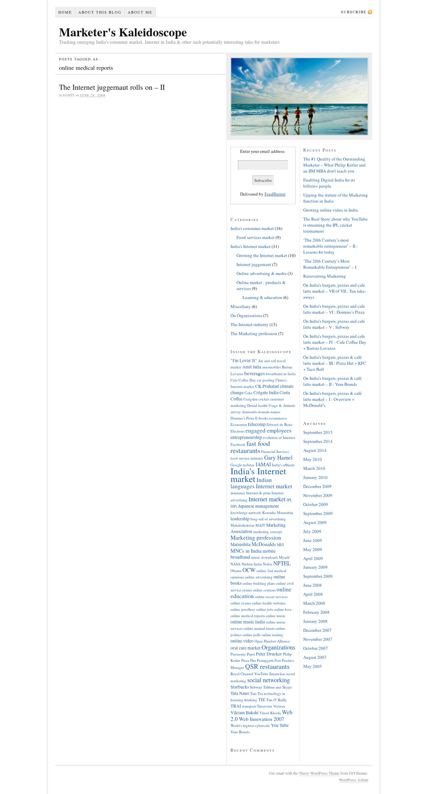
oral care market (246, 647)
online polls (252, 634)
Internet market (267, 499)
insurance (238, 492)
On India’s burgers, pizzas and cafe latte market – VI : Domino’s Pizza (334, 309)
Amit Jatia (251, 366)
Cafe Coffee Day (243, 379)
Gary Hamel (278, 457)
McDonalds (264, 544)
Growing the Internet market (262, 255)
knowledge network (246, 512)
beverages (254, 373)
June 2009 (312, 540)
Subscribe (354, 11)
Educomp (257, 424)
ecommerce (278, 418)
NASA (236, 563)
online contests (264, 589)
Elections (238, 431)
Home (65, 12)
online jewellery (243, 609)
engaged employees (269, 430)
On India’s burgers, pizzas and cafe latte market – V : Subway (334, 324)
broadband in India (281, 373)
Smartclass (277, 673)
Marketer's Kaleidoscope (123, 31)
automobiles (271, 366)
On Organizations (246, 315)
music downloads (264, 557)
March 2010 (314, 468)
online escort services (271, 596)
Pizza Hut (248, 660)
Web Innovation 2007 (261, 719)
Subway (256, 687)
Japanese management (258, 506)
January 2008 (315, 621)
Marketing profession (256, 537)
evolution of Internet (279, 437)
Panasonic (238, 653)
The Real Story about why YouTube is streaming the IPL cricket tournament (335, 225)
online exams (241, 602)
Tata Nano (240, 693)
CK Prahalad (267, 386)
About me (140, 12)
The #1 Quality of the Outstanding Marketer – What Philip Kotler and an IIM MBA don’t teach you (334, 165)
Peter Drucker (269, 653)
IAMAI (263, 464)
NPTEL (282, 563)
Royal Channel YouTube (249, 673)
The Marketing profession (254, 333)
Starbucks (240, 687)
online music (276, 615)
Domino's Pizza (242, 418)
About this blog (99, 12)
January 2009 (315, 567)
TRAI (236, 706)
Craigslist (251, 399)
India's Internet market (251, 246)
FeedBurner (275, 194)
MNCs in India (246, 550)
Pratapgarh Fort (269, 660)
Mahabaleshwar (243, 525)
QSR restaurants (267, 666)
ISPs (234, 506)
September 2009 (318, 513)
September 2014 (318, 441)
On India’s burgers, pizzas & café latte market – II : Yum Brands (332, 381)
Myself (284, 557)
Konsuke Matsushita (277, 512)
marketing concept (267, 531)
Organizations (278, 647)
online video (242, 640)
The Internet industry (250, 324)
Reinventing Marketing (324, 276)
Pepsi (251, 653)
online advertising (259, 576)
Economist (239, 424)
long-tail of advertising (268, 518)
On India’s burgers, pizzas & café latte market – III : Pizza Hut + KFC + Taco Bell (334, 363)
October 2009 (315, 504)
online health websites (269, 602)
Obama (236, 570)
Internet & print (258, 492)
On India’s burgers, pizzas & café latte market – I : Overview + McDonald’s (332, 399)
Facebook (238, 444)
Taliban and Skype (277, 687)
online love (283, 609)
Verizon (279, 706)
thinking (250, 699)
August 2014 (315, 450)
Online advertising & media (262, 273)
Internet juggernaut (254, 264)
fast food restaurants (250, 447)
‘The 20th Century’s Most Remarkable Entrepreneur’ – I (329, 264)
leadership (240, 518)
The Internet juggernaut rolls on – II (112, 87)
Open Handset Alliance (272, 640)
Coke (249, 392)
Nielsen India (252, 563)
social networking (268, 680)
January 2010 (315, 477)
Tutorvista (264, 706)
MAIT (260, 525)
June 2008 (312, 585)
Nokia (267, 563)
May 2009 (312, 549)
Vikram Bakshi (245, 712)
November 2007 (317, 639)
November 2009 (317, 495)
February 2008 (316, 612)
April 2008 (313, 594)
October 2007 (315, 648)
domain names (269, 411)
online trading (272, 634)
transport (249, 706)
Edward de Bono (280, 424)
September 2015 (318, 432)
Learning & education (262, 297)
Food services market (256, 237)
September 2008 (318, 576)
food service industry (247, 458)
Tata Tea (256, 693)
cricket (264, 399)
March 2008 (314, 603)
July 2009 (312, 531)
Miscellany (241, 306)
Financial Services (275, 451)
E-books (261, 418)
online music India (248, 621)
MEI (280, 544)
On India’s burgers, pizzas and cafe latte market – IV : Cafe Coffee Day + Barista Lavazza (334, 342)
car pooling (266, 379)
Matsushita (241, 544)
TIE (261, 699)
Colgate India (266, 392)
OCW (249, 570)
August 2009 (315, 522)
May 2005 (312, 666)
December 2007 (317, 630)
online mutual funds (259, 628)
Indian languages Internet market (261, 483)
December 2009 (317, 486)
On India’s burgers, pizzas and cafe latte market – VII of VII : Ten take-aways (334, 291)
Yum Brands (240, 731)
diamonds (249, 411)
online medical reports (248, 615)
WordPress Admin (353, 779)
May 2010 (312, 459)
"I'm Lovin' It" (244, 360)
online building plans (259, 583)
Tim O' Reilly (276, 699)
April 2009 (313, 558)
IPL (289, 499)
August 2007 (315, 657)
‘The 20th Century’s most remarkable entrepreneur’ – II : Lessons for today (330, 246)
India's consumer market (252, 228)
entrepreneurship (246, 437)
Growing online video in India (330, 210)
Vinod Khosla (270, 712)
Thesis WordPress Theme (319, 773)
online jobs (264, 609)
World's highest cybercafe (250, 725)
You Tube (280, 725)
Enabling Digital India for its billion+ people (329, 183)
